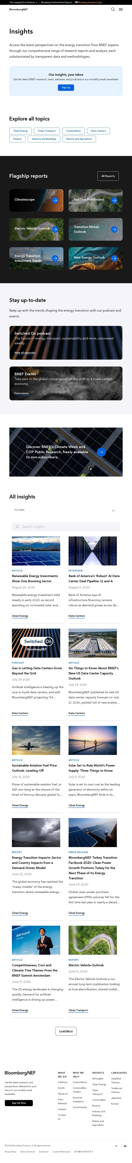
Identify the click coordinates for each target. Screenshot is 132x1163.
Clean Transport (47, 130)
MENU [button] (121, 9)
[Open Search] (113, 9)
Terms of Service (27, 1151)
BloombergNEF (18, 9)
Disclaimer (43, 1151)
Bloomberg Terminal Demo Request (56, 2)
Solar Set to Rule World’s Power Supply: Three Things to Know (92, 768)
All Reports (108, 176)
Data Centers (98, 130)
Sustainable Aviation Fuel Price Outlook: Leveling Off (34, 768)
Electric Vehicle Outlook (86, 965)
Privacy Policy (10, 1151)
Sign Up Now (19, 1103)
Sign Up (66, 87)
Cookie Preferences (61, 1151)
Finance (17, 138)
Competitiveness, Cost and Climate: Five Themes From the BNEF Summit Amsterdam (34, 970)
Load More (66, 1031)
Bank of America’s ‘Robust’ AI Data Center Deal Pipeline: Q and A (94, 578)
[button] (24, 2)
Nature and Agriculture (79, 138)
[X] (116, 1146)
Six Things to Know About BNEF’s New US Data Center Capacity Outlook (93, 673)
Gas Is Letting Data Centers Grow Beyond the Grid (37, 671)
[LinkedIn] (125, 1146)
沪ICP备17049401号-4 (83, 1151)
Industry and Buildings (44, 138)
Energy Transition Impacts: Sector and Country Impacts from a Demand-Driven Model (36, 863)
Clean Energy (20, 130)
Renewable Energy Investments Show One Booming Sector (35, 578)
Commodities (73, 130)
